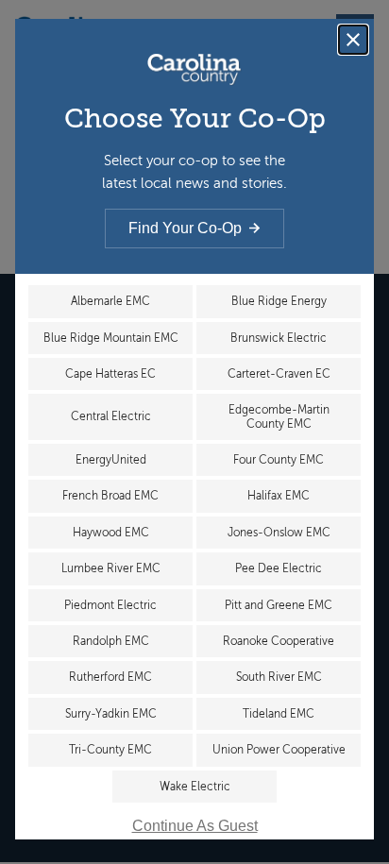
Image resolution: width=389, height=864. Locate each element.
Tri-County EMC (110, 749)
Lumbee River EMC (111, 568)
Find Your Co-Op (185, 228)
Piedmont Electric (110, 605)
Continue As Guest (195, 826)
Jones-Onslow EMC (279, 532)
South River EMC (279, 677)
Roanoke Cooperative (278, 641)
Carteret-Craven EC (279, 374)
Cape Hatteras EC (110, 374)
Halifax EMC (278, 495)
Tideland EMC (278, 713)
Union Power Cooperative (279, 749)
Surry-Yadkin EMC (111, 713)
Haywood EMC (111, 532)
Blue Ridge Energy (279, 301)
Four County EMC (278, 459)
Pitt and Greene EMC (278, 605)
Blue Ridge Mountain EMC (110, 338)
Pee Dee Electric (278, 568)
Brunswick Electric (278, 338)
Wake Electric (195, 786)
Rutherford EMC (110, 677)
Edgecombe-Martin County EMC (279, 416)
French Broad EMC (110, 495)
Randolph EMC (111, 641)
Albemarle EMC (110, 301)
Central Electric (111, 416)
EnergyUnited (111, 459)
